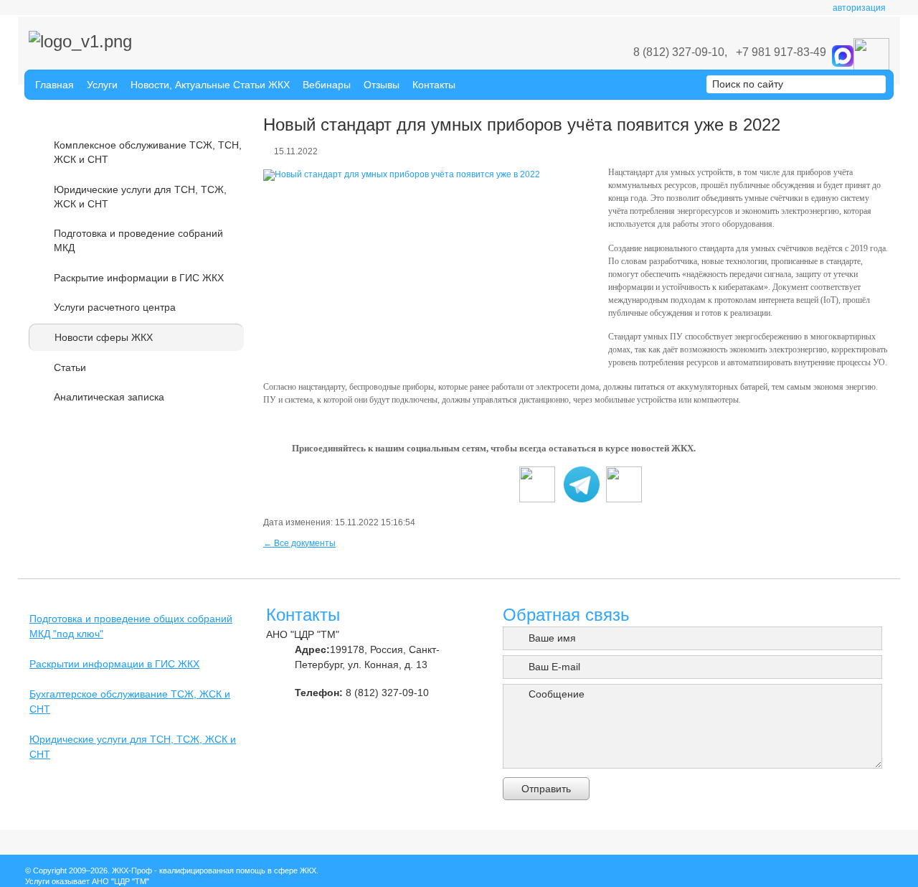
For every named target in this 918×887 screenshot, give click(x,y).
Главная (54, 84)
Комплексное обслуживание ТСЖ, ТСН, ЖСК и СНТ (148, 152)
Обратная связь (566, 614)
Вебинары (327, 84)
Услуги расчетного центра (115, 307)
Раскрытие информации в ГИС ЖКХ (139, 277)
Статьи (70, 367)
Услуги (102, 84)
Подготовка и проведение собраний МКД (138, 240)
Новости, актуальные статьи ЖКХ (210, 84)
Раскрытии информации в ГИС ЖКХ (114, 664)
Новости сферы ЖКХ (104, 337)
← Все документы (299, 543)
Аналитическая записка (109, 397)
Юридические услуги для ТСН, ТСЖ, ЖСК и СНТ (140, 197)
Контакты (433, 84)
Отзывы (381, 84)
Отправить (546, 788)
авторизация (859, 8)
